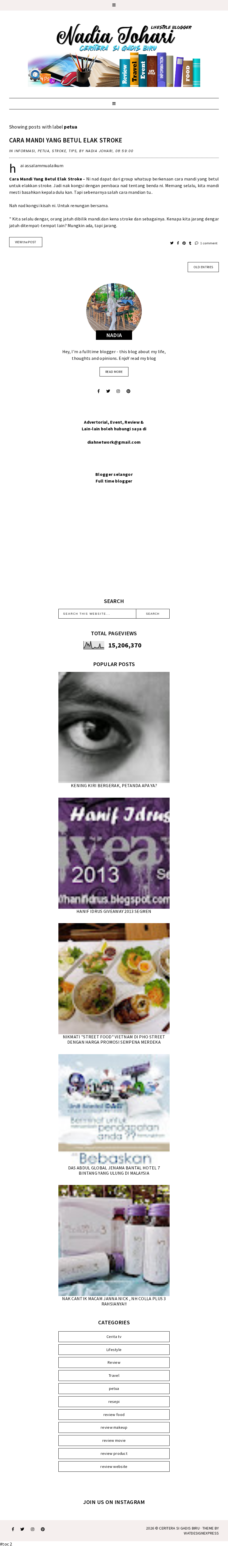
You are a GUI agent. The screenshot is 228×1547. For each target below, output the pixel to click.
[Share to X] (172, 243)
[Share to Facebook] (178, 243)
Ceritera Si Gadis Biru (179, 1528)
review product (114, 1453)
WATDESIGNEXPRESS (201, 1533)
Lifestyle (114, 1349)
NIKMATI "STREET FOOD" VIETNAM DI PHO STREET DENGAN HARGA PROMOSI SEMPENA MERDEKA (114, 1039)
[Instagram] (118, 391)
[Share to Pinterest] (184, 243)
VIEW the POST (25, 242)
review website (113, 1466)
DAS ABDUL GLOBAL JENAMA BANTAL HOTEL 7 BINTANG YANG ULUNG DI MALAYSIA (114, 1170)
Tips (73, 151)
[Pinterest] (128, 391)
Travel (114, 1375)
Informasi (24, 151)
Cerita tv (114, 1336)
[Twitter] (108, 391)
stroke (59, 151)
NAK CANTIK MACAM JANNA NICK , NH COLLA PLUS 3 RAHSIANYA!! (114, 1301)
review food (114, 1414)
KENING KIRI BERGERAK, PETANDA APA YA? (114, 785)
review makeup (114, 1427)
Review (114, 1362)
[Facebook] (99, 391)
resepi (114, 1401)
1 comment (208, 243)
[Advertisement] (114, 547)
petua (44, 151)
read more (114, 372)
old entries (203, 267)
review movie (114, 1440)
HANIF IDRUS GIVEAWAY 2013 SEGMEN (114, 911)
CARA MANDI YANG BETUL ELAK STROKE (65, 140)
